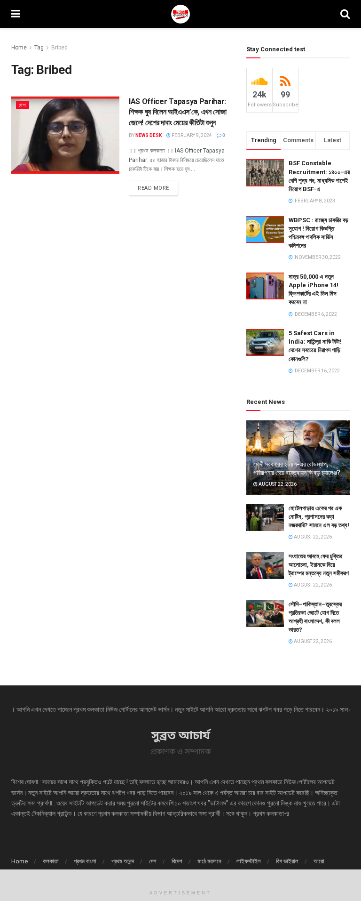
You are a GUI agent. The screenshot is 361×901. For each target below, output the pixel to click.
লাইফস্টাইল (248, 861)
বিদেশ (177, 861)
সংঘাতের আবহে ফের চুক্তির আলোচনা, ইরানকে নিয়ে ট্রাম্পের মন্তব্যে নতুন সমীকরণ (319, 565)
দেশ (22, 105)
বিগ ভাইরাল (287, 861)
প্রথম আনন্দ (122, 861)
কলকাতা (51, 861)
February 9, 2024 (191, 135)
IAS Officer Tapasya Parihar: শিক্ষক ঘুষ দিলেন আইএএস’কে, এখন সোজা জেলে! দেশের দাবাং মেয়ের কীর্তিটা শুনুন (178, 112)
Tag (39, 47)
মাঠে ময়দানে (209, 861)
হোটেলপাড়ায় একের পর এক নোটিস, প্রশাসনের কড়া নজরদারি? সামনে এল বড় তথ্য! (319, 517)
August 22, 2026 (277, 484)
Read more (153, 188)
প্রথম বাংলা (85, 861)
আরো (319, 861)
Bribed (59, 47)
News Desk (148, 135)
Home (19, 47)
